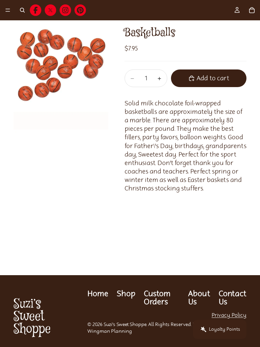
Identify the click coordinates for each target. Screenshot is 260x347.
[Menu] (8, 10)
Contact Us (232, 298)
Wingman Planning (109, 331)
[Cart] (251, 10)
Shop (126, 294)
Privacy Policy (229, 315)
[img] (35, 10)
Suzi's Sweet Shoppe (125, 325)
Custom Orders (157, 298)
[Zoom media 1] (61, 86)
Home (97, 294)
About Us (199, 298)
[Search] (22, 10)
